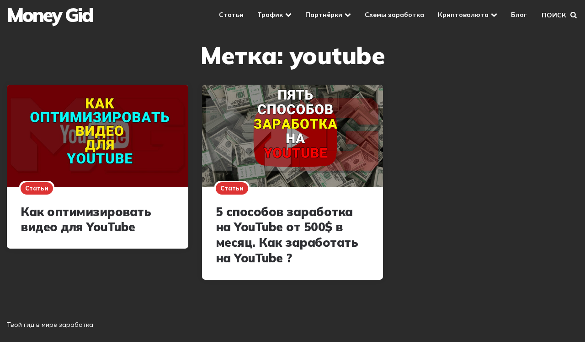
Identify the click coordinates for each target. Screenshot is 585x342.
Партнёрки (323, 15)
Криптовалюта (463, 15)
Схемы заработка (394, 15)
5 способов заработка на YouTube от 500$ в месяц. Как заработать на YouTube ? (287, 235)
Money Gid (50, 15)
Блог (519, 15)
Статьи (231, 15)
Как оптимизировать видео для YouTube (86, 219)
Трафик (270, 15)
